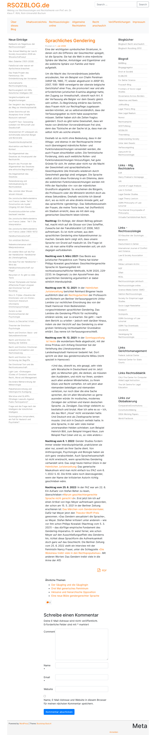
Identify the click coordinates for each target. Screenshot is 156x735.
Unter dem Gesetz (126, 143)
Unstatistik (123, 330)
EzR (120, 173)
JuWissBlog (123, 104)
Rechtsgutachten (78, 295)
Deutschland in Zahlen (128, 244)
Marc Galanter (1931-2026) (21, 61)
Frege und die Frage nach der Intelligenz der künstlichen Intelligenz (22, 409)
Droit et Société (125, 72)
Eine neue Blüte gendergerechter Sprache (75, 595)
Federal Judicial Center (128, 355)
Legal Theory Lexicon (128, 198)
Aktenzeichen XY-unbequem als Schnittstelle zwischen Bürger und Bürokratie (23, 135)
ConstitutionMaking (127, 410)
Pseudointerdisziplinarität (20, 142)
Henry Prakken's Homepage (131, 177)
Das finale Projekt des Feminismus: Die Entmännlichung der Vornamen (23, 76)
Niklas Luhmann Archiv (128, 264)
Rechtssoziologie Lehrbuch (131, 281)
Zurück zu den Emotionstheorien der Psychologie (19, 314)
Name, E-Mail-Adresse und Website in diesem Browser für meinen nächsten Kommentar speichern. (75, 701)
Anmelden (114, 732)
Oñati (120, 272)
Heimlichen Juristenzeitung (60, 466)
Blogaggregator (125, 67)
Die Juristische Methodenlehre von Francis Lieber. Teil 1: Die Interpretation (23, 221)
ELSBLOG (122, 76)
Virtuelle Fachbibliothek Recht (132, 217)
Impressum (139, 21)
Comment (48, 631)
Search (143, 4)
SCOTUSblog (124, 126)
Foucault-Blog (124, 84)
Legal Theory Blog (126, 109)
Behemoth (123, 240)
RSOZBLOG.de (28, 5)
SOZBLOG (123, 130)
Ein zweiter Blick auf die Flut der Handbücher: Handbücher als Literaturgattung (22, 255)
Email (47, 679)
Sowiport (122, 310)
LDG (120, 260)
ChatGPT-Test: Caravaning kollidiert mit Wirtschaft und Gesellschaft (21, 125)
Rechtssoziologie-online (59, 23)
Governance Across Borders (131, 96)
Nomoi (121, 117)
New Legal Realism (127, 113)
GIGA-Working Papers (128, 414)
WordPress (23, 723)
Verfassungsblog (126, 147)
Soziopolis (123, 314)
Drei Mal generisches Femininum (69, 588)
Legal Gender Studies (128, 194)
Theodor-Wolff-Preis (87, 512)
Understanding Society (128, 139)
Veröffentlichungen (119, 21)
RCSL (120, 277)
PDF (104, 570)
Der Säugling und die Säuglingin (69, 584)
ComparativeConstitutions (130, 406)
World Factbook (125, 418)
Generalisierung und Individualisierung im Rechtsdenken (18, 184)
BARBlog (122, 63)
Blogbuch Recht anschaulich (131, 44)
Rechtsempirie (124, 122)
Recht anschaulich (99, 23)
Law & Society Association (130, 255)
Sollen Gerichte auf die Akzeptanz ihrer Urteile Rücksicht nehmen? (19, 115)
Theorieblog (123, 135)
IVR (119, 181)
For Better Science (126, 80)
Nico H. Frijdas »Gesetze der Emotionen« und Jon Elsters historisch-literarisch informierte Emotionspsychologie (22, 301)
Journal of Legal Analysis (129, 186)
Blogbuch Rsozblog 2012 (130, 48)
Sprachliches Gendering (70, 40)
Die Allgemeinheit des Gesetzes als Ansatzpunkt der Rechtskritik (22, 156)
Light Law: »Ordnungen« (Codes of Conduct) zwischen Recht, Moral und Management (23, 374)
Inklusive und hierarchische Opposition (73, 592)
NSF (120, 268)
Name (47, 667)
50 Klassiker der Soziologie (131, 235)
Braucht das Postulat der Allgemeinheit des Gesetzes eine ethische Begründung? (21, 167)
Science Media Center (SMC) (131, 290)
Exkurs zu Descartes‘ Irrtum (21, 321)
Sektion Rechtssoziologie (130, 294)
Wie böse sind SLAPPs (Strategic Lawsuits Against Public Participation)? (21, 399)
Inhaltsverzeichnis (36, 21)
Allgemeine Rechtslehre (79, 23)
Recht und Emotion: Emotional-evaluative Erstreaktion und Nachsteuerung (23, 350)
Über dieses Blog (14, 25)
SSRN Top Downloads (128, 326)
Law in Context (125, 190)
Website (48, 689)
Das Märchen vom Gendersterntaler (82, 509)
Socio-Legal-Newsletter (129, 305)
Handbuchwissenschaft (19, 236)
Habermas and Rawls (128, 100)
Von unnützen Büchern (19, 240)
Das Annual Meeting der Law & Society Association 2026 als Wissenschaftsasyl (23, 54)
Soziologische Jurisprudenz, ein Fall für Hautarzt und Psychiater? (22, 419)
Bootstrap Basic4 (44, 723)
